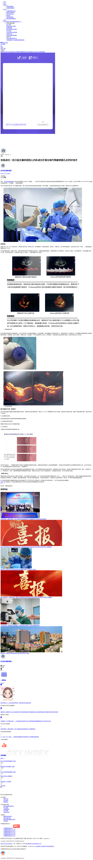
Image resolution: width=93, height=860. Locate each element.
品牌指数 (3, 755)
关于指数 (3, 44)
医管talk (8, 15)
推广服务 (5, 807)
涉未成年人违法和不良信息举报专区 (45, 846)
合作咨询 (5, 800)
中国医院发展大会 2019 (9, 832)
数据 (4, 5)
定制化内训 (6, 812)
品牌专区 (5, 821)
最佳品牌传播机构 (11, 18)
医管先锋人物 (9, 14)
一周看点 (3, 680)
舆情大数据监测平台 (8, 806)
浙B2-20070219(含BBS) (7, 843)
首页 (4, 1)
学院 (4, 20)
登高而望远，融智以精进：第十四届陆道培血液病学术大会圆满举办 (18, 729)
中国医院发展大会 (11, 11)
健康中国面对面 (10, 12)
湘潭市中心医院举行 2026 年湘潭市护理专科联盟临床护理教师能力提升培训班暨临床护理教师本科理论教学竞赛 (29, 712)
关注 (4, 3)
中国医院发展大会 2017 (9, 835)
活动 (4, 9)
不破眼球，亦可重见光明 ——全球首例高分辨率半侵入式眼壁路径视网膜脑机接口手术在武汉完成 (26, 721)
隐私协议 (5, 802)
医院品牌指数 (9, 6)
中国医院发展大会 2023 (9, 829)
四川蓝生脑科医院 (8, 181)
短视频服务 (6, 809)
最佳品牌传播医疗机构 (9, 819)
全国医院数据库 (10, 8)
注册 (4, 48)
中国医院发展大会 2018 (9, 834)
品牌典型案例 (9, 17)
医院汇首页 (5, 42)
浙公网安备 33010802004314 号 (33, 843)
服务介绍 (5, 798)
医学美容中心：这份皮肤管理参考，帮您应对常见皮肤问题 (16, 702)
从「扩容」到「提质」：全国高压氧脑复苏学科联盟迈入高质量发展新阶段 (20, 736)
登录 (2, 48)
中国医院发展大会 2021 (9, 831)
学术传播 (5, 810)
